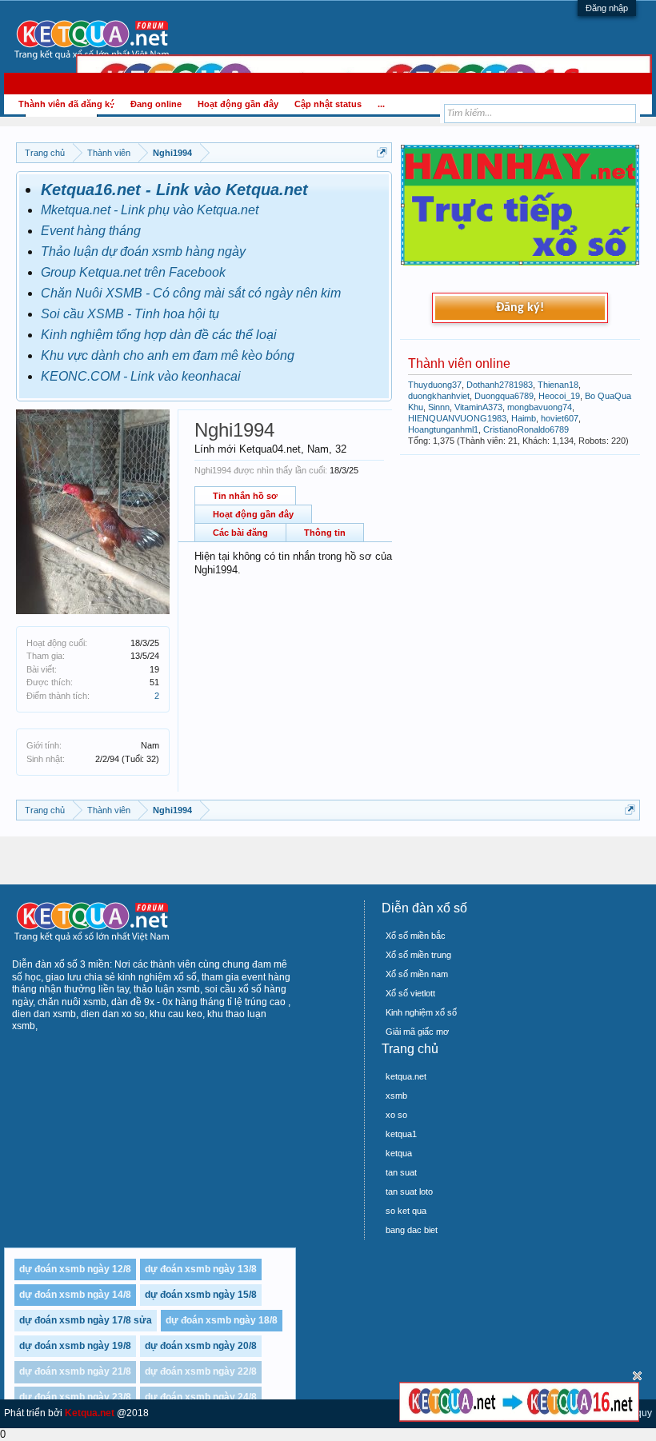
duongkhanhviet (439, 396)
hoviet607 (559, 418)
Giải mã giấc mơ (417, 1031)
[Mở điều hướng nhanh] (382, 152)
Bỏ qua (637, 1376)
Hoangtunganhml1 (443, 429)
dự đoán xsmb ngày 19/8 (75, 1345)
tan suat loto (409, 1191)
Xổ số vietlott (410, 993)
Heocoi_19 (559, 396)
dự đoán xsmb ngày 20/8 (201, 1345)
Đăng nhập (607, 8)
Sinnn (439, 407)
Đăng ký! (520, 307)
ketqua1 (401, 1134)
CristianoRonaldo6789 (526, 429)
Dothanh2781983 (499, 384)
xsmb (396, 1095)
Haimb (523, 418)
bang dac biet (412, 1230)
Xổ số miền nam (417, 974)
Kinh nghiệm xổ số (421, 1012)
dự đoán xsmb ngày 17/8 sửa (85, 1320)
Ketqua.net (89, 1413)
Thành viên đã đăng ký (66, 104)
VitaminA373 (478, 407)
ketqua (399, 1153)
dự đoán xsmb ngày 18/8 (222, 1320)
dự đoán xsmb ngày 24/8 (201, 1397)
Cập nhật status (328, 104)
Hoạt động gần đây (253, 514)
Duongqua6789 (504, 396)
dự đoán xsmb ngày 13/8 (201, 1269)
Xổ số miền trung (418, 955)
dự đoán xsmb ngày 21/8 (75, 1371)
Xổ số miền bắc (416, 935)
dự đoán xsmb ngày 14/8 (75, 1294)
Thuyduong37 (435, 384)
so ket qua (406, 1210)
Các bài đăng (240, 532)
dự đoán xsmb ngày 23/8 (75, 1397)
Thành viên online (459, 363)
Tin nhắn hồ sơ (245, 496)
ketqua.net (406, 1076)
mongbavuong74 (539, 407)
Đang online (156, 104)
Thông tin (325, 532)
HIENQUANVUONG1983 (457, 418)
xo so (396, 1115)
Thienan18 (558, 384)
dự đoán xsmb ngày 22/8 (201, 1371)
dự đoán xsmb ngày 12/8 (75, 1269)
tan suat (401, 1172)
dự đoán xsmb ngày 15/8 (201, 1294)
